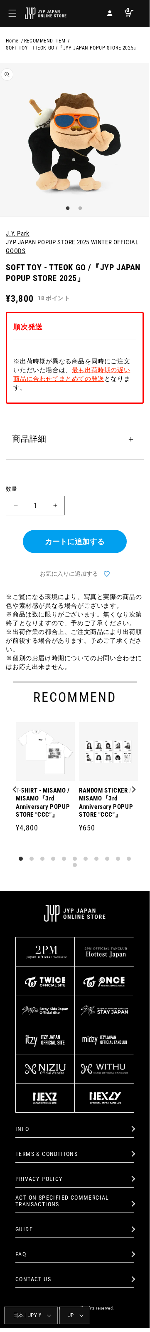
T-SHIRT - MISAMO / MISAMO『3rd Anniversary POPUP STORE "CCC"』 (43, 803)
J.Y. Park (17, 233)
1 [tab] (66, 208)
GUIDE (24, 1229)
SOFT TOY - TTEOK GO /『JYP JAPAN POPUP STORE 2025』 (72, 48)
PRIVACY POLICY (39, 1178)
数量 (11, 489)
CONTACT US (33, 1279)
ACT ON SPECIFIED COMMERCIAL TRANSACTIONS (62, 1201)
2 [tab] (79, 208)
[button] (12, 13)
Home (12, 41)
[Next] (134, 790)
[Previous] (16, 790)
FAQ (20, 1254)
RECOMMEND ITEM (44, 41)
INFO (22, 1129)
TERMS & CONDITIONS (46, 1154)
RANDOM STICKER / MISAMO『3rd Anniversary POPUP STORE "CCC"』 (106, 803)
